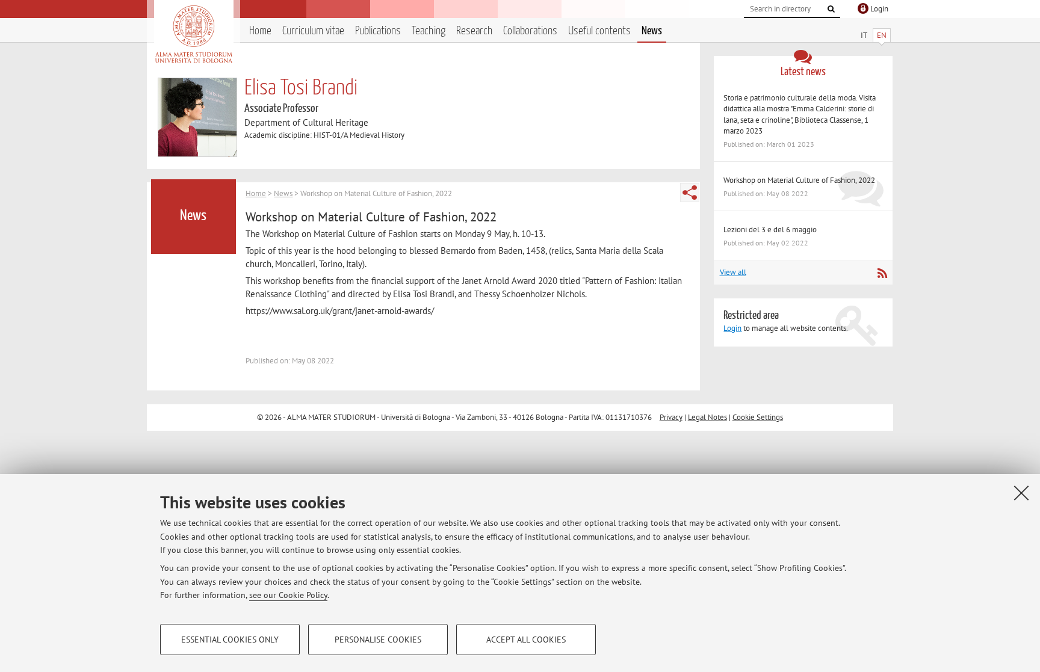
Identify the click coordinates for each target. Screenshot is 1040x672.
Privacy (671, 417)
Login (732, 328)
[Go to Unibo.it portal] (193, 34)
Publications (378, 31)
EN (882, 35)
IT (864, 35)
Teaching (428, 31)
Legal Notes (707, 417)
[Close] (1021, 492)
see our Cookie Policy (288, 595)
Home (260, 31)
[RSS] (882, 273)
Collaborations (530, 31)
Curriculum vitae (313, 31)
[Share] (689, 192)
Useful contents (599, 31)
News (652, 31)
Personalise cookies (378, 639)
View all (733, 272)
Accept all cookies (526, 639)
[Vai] (831, 9)
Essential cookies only (230, 639)
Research (474, 31)
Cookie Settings (757, 417)
